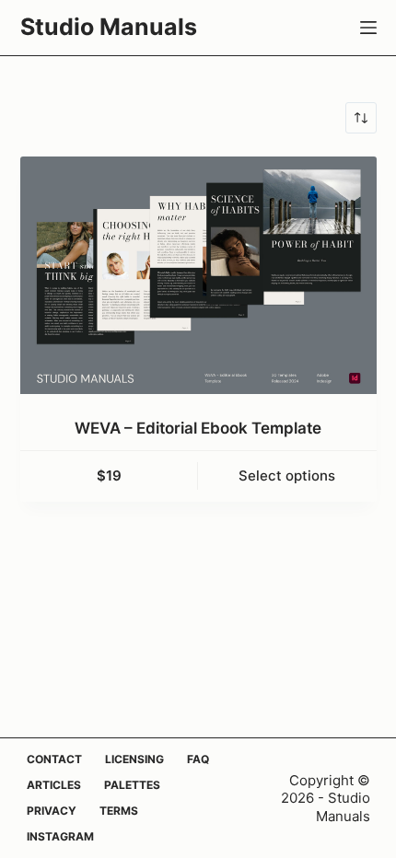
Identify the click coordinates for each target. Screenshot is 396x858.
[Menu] (368, 27)
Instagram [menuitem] (60, 836)
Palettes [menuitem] (132, 785)
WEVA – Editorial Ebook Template (198, 428)
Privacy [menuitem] (51, 810)
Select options (287, 475)
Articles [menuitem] (54, 785)
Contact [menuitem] (54, 759)
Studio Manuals (108, 27)
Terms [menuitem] (118, 810)
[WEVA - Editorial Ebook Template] (198, 275)
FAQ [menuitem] (198, 759)
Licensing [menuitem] (134, 759)
